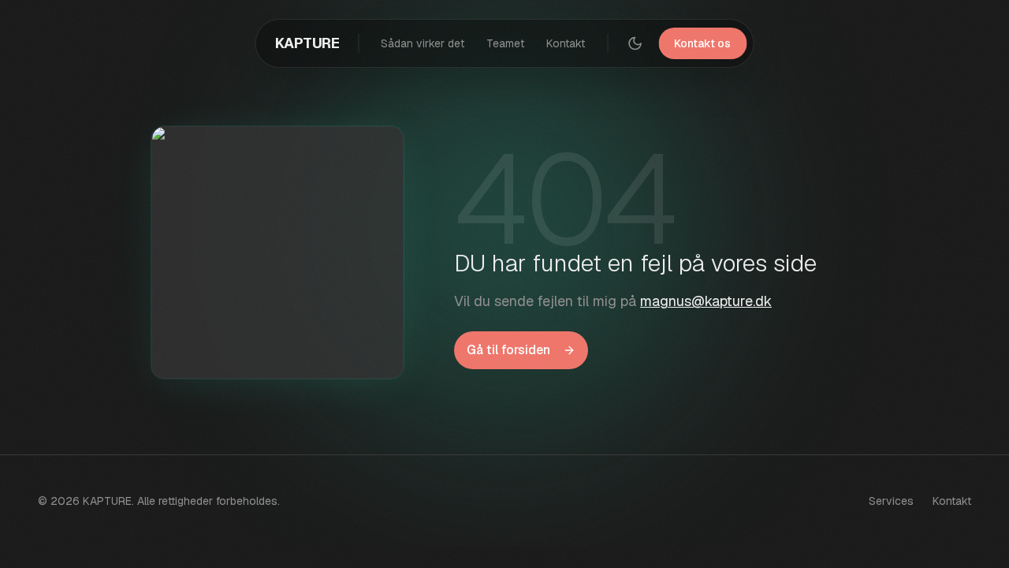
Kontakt (565, 43)
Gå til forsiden (508, 350)
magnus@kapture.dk (706, 301)
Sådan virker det (422, 43)
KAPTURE (307, 43)
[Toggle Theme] (634, 43)
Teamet (505, 43)
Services (891, 501)
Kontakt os (702, 43)
